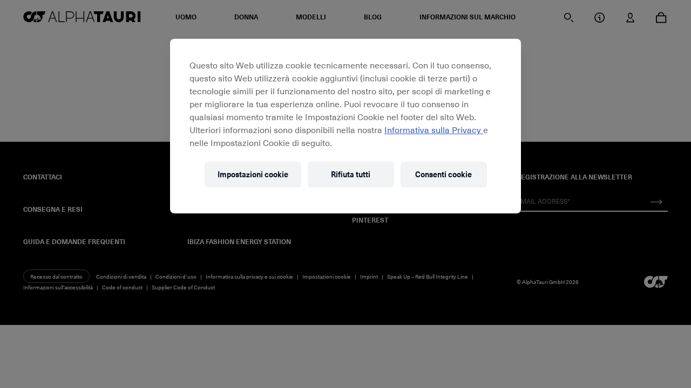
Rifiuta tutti (350, 174)
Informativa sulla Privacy (433, 129)
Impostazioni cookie (253, 174)
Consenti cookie (443, 174)
